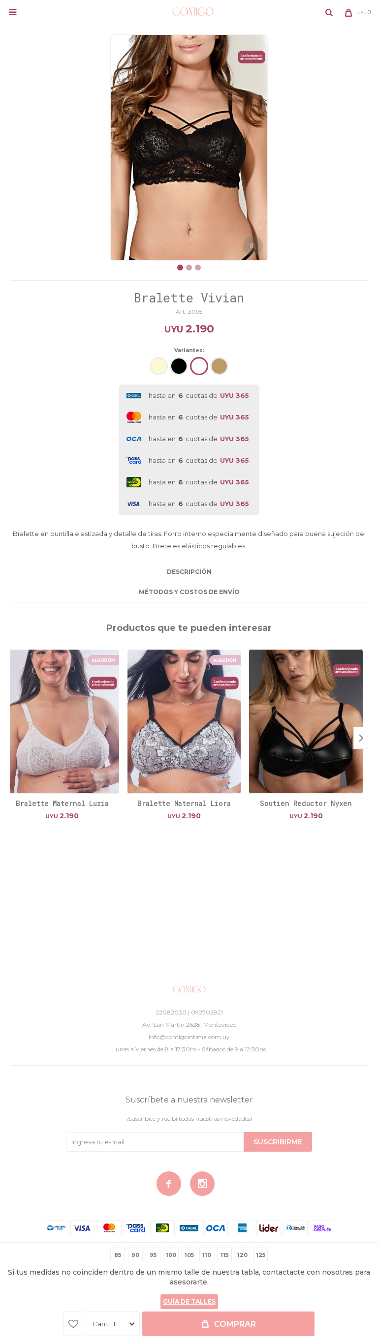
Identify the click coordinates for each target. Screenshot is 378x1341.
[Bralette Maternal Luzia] (62, 721)
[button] (329, 12)
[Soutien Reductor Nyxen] (306, 721)
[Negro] (179, 366)
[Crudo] (158, 366)
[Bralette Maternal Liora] (184, 721)
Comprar (235, 1324)
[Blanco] (199, 366)
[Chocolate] (219, 366)
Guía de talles (189, 1301)
